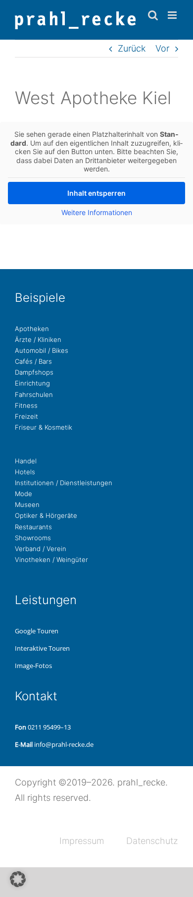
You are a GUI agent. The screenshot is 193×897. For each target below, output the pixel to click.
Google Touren (36, 630)
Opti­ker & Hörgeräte (46, 515)
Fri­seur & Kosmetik (43, 427)
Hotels (25, 472)
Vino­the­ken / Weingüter (51, 559)
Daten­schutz (152, 841)
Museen (27, 504)
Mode (23, 494)
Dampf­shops (34, 372)
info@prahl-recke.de (64, 744)
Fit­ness (26, 405)
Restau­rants (33, 527)
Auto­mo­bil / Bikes (41, 350)
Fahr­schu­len (34, 394)
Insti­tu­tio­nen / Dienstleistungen (63, 483)
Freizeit (26, 416)
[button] (18, 879)
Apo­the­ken (32, 329)
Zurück (131, 48)
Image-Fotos (33, 665)
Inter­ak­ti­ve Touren (42, 648)
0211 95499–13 (49, 727)
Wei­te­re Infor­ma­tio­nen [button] (96, 212)
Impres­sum (81, 841)
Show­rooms (33, 538)
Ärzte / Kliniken (38, 339)
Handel (26, 461)
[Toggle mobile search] (153, 15)
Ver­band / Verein (40, 549)
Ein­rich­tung (32, 383)
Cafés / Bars (33, 361)
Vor (162, 48)
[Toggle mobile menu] (173, 15)
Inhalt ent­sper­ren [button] (96, 193)
